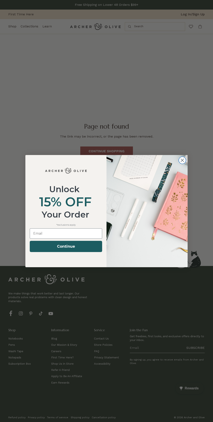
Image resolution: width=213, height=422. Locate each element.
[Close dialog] (182, 160)
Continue (66, 246)
